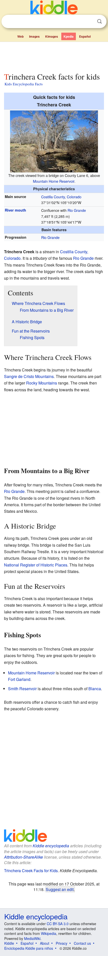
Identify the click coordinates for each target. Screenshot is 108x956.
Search (99, 21)
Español (85, 36)
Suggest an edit (60, 889)
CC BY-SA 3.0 (58, 923)
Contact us (82, 943)
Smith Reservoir (22, 688)
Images (34, 36)
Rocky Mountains (41, 383)
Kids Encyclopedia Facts (24, 83)
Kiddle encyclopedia (51, 846)
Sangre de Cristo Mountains (29, 376)
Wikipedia (48, 933)
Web (20, 36)
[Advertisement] (54, 56)
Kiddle (9, 943)
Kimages (51, 36)
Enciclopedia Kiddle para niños (28, 948)
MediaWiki (32, 938)
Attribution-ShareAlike (23, 857)
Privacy (61, 943)
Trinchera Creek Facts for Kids (31, 870)
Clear (89, 21)
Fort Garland (19, 679)
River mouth (15, 210)
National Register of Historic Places (35, 565)
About (44, 943)
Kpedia (69, 36)
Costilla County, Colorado (61, 196)
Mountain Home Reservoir (53, 181)
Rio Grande (77, 210)
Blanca (94, 688)
